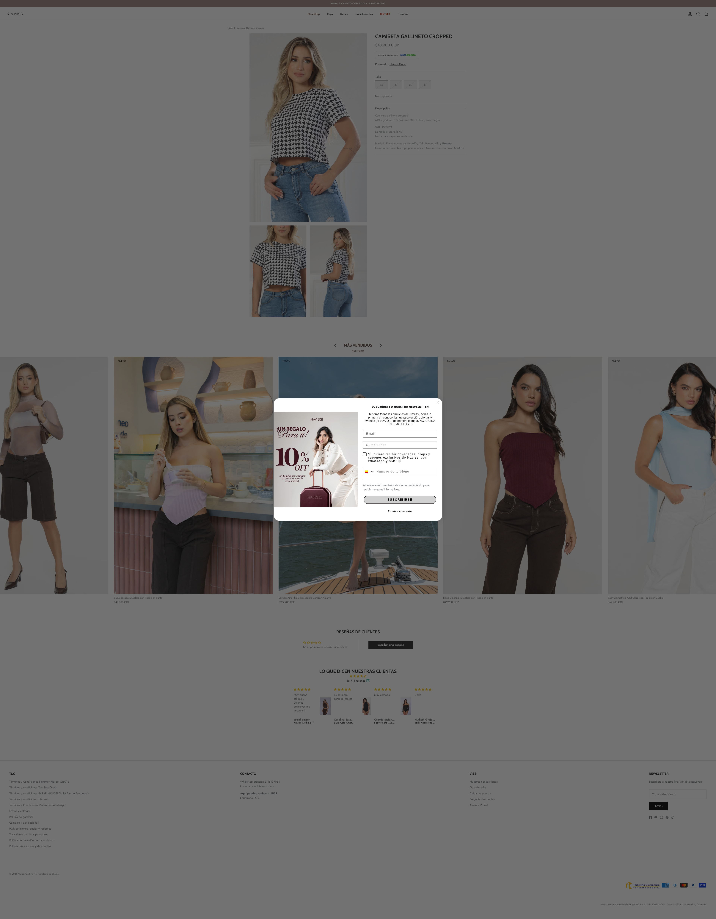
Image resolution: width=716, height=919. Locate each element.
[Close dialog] (438, 402)
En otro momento (400, 511)
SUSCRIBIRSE (399, 499)
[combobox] (369, 471)
